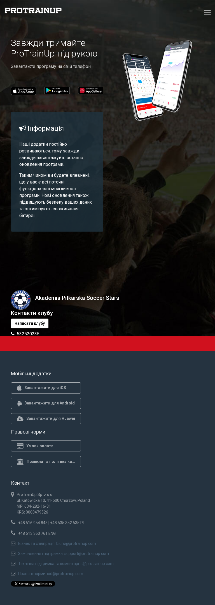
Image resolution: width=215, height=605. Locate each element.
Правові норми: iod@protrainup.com (50, 573)
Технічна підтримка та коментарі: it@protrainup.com (66, 563)
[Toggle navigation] (207, 12)
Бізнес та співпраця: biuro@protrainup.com (57, 543)
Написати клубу (30, 323)
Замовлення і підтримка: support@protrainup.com (63, 553)
